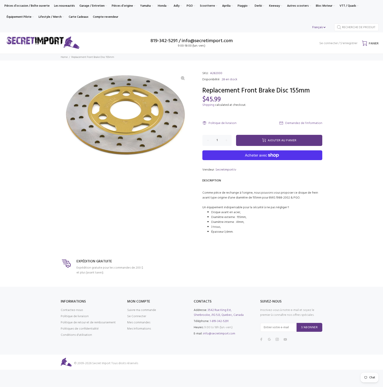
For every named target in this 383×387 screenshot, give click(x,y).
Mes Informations (139, 328)
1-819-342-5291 (219, 321)
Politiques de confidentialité (80, 328)
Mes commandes (138, 322)
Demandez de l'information (303, 123)
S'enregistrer (348, 43)
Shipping (208, 105)
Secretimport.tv (225, 169)
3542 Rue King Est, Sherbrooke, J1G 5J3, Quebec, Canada (219, 313)
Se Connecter (136, 316)
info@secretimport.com (219, 333)
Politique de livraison (222, 123)
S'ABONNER (309, 327)
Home (64, 57)
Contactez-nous (72, 310)
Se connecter (328, 43)
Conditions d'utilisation (76, 335)
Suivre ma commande (141, 310)
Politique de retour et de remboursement (88, 322)
